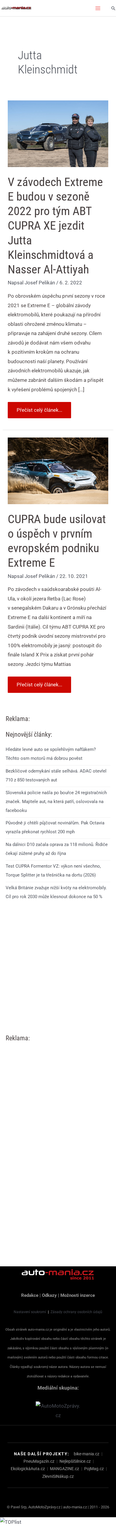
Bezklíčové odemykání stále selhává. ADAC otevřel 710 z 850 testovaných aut (56, 775)
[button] (113, 8)
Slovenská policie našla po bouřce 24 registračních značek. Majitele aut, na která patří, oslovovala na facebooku (56, 801)
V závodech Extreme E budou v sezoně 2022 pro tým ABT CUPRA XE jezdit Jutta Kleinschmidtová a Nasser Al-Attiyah (55, 225)
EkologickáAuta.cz (28, 1468)
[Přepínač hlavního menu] (98, 8)
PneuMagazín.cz (38, 1461)
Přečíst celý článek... (39, 407)
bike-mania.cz (86, 1453)
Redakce (29, 1295)
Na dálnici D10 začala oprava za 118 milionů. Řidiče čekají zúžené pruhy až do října (57, 849)
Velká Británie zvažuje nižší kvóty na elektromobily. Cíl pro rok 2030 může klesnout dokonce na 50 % (56, 892)
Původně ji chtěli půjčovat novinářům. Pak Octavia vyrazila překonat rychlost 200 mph (55, 827)
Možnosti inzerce (77, 1295)
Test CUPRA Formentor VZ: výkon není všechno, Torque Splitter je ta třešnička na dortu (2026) (53, 870)
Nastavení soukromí (30, 1312)
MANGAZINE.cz (64, 1468)
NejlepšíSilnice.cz (75, 1461)
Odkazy (49, 1295)
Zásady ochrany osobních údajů (76, 1312)
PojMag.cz (94, 1468)
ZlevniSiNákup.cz (58, 1476)
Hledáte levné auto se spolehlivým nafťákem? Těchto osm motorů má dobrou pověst (51, 754)
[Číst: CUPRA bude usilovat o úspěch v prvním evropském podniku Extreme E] (58, 470)
